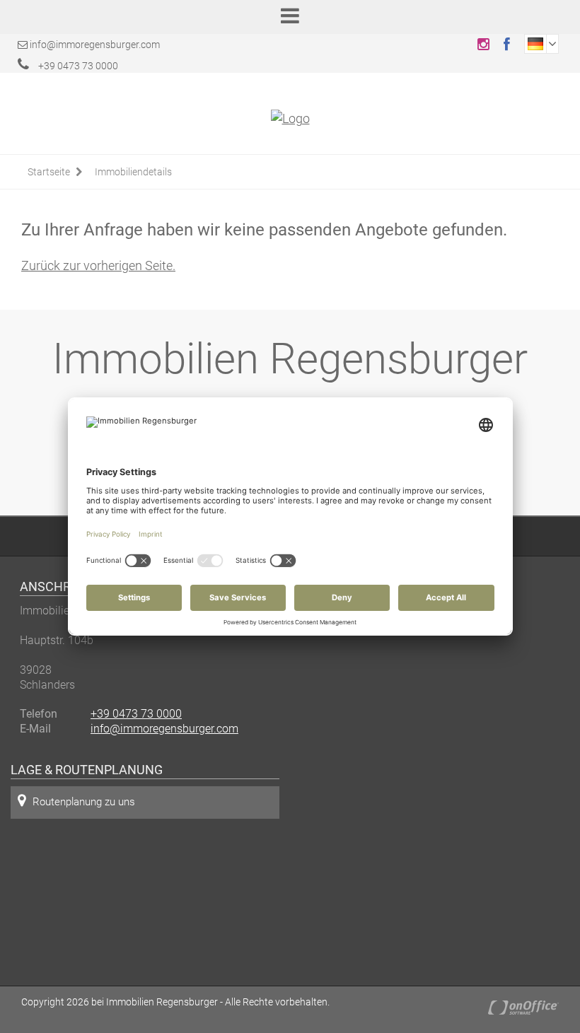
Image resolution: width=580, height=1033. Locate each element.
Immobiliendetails (133, 171)
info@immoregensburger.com (95, 44)
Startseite (49, 171)
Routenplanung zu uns (84, 801)
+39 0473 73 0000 (77, 65)
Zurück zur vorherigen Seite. (98, 265)
